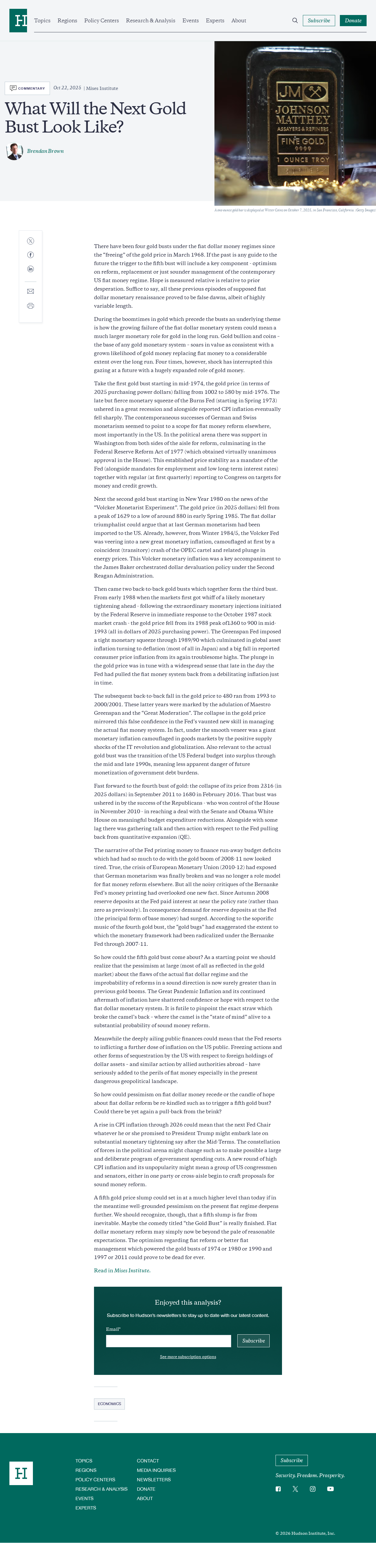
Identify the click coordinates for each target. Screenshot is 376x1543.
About (238, 21)
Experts (215, 21)
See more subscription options (188, 1357)
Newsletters (154, 1479)
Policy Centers (101, 21)
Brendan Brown (45, 151)
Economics (109, 1403)
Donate (146, 1489)
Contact (148, 1460)
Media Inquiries (156, 1470)
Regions (67, 21)
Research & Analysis (150, 21)
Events (190, 21)
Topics (42, 21)
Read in (122, 1270)
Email (112, 1329)
